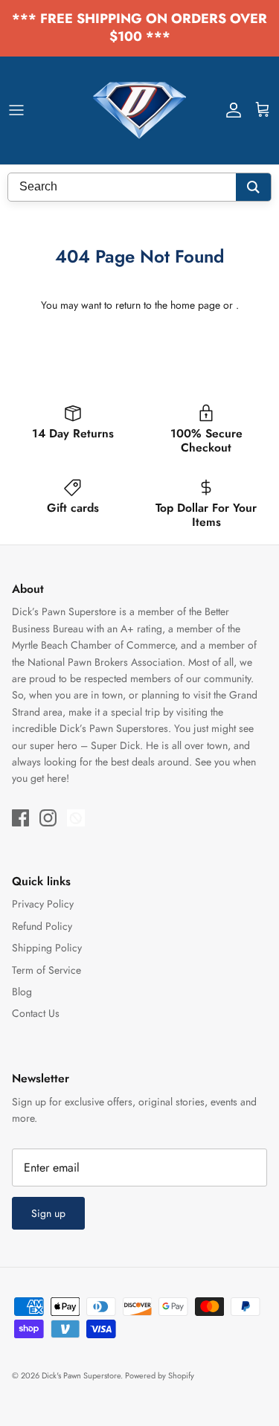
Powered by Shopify (159, 1375)
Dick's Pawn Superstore (81, 1375)
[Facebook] (20, 817)
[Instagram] (48, 817)
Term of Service (46, 970)
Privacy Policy (43, 903)
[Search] (253, 187)
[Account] (230, 110)
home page (195, 305)
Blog (22, 991)
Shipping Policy (47, 947)
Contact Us (36, 1013)
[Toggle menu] (16, 110)
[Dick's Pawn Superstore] (139, 110)
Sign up (48, 1213)
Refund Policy (42, 926)
